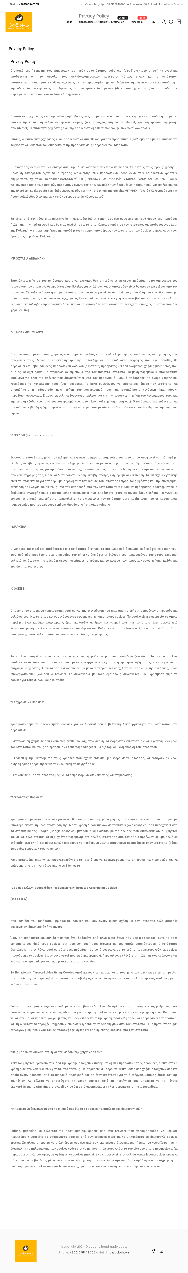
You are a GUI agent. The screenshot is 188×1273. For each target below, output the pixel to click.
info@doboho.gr (117, 1252)
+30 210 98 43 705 (82, 1252)
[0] (179, 22)
